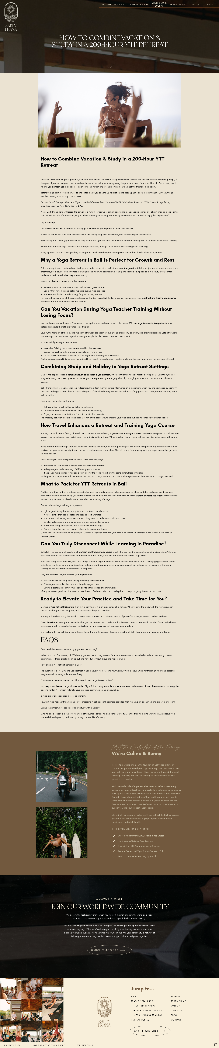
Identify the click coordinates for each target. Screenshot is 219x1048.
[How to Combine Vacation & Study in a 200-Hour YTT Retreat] (109, 110)
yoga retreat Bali (56, 187)
